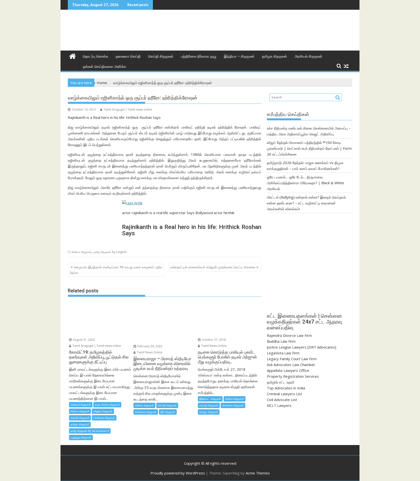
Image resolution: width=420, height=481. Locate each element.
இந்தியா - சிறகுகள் (210, 399)
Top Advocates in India (286, 387)
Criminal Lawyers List (284, 393)
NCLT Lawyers (279, 405)
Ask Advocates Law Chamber (291, 364)
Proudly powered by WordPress (177, 473)
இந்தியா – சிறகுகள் (239, 56)
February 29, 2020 (149, 346)
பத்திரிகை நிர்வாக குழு (198, 56)
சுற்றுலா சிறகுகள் (103, 411)
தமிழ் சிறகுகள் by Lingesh (110, 252)
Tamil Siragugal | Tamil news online (128, 109)
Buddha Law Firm (281, 341)
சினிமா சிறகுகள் (82, 252)
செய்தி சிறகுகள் (160, 56)
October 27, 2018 (213, 340)
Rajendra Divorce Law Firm (289, 335)
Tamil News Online (149, 352)
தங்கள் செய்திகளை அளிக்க (104, 66)
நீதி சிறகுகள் (167, 412)
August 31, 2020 (83, 340)
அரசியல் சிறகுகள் (308, 56)
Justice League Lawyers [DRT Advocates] (301, 347)
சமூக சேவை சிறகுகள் (107, 404)
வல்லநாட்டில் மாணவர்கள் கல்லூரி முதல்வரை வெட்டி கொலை (212, 267)
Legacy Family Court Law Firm (291, 358)
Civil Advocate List (282, 399)
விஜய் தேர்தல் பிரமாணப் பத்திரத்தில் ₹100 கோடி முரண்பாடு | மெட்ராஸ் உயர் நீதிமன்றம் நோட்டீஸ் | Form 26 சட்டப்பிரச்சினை (309, 148)
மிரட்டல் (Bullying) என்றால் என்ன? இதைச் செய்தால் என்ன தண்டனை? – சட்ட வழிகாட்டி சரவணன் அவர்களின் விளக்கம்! (306, 203)
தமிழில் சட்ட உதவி (280, 382)
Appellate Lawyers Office (288, 370)
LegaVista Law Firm (283, 352)
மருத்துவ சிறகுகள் (80, 437)
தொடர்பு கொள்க (95, 56)
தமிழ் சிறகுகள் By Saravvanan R (89, 431)
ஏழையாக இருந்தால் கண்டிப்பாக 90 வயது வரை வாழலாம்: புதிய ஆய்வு (116, 270)
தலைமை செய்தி (128, 56)
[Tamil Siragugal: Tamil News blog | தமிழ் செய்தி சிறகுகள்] (72, 55)
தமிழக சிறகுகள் (274, 56)
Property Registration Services (293, 376)
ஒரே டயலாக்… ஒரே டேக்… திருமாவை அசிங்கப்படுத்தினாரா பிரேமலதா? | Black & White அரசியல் (305, 183)
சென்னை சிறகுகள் (104, 418)
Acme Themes (258, 473)
